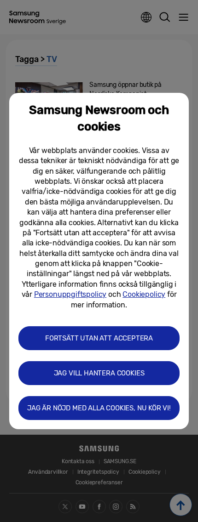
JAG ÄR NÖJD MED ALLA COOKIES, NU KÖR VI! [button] (99, 408)
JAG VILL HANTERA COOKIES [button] (99, 373)
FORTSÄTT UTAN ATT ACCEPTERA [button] (99, 338)
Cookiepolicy (143, 294)
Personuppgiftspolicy (70, 294)
